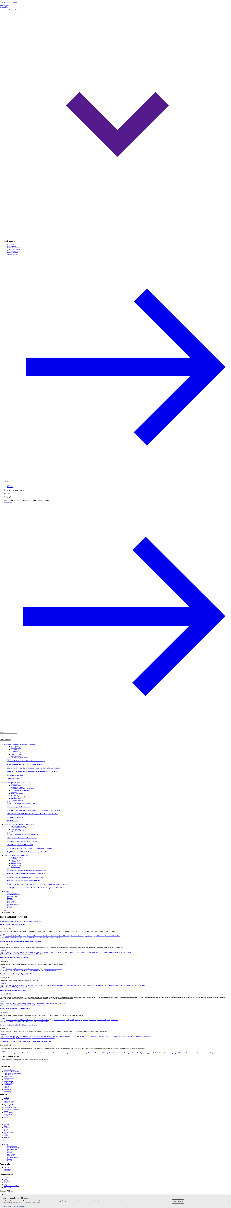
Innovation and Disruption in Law (20, 753)
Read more (3, 934)
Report (43, 761)
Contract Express (12, 893)
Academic (6, 1098)
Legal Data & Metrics (17, 754)
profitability (143, 985)
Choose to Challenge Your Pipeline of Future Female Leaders (18, 1025)
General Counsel (8, 1102)
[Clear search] (0, 736)
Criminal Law (8, 1079)
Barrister (6, 1099)
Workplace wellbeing (125, 952)
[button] (117, 123)
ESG (89, 952)
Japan (5, 1182)
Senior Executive (8, 1114)
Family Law (7, 1086)
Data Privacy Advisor (13, 894)
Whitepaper (7, 1137)
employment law (49, 969)
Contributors (7, 1169)
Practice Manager (9, 1112)
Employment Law (9, 1083)
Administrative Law (9, 1070)
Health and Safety (18, 969)
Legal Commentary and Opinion (20, 827)
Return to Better (201, 1053)
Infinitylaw (10, 899)
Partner (6, 1111)
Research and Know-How (11, 824)
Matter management (12, 251)
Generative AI (15, 751)
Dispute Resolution (9, 1081)
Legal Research (15, 829)
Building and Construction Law (13, 1073)
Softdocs (9, 906)
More (8, 759)
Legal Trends (60, 985)
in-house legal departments (111, 985)
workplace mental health (59, 1003)
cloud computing (171, 1053)
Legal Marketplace (99, 936)
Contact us (10, 487)
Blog (58, 768)
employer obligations (72, 1020)
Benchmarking (15, 784)
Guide (5, 1126)
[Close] (228, 1201)
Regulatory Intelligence (13, 904)
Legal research (11, 244)
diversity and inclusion (97, 1036)
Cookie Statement (8, 1206)
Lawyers (23, 1003)
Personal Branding (16, 863)
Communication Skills (17, 857)
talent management (147, 1036)
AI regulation (14, 746)
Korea (5, 1184)
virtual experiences (212, 1053)
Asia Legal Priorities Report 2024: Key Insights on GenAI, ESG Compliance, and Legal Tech (35, 888)
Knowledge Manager (10, 1107)
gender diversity (109, 1036)
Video (5, 1134)
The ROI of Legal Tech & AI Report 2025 (20, 845)
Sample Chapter (8, 1132)
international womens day (121, 1036)
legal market (123, 985)
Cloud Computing (16, 748)
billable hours (91, 985)
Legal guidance (11, 246)
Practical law (11, 902)
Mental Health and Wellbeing (99, 952)
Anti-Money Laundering (18, 826)
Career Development (9, 855)
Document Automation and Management (22, 788)
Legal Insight (3, 7)
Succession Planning (17, 798)
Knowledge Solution (11, 1020)
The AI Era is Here (13, 778)
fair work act (92, 1020)
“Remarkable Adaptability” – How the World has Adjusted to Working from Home (25, 1041)
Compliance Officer (9, 1101)
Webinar (6, 1135)
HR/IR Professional (9, 1104)
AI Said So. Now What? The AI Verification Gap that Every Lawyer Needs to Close (32, 771)
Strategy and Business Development (21, 797)
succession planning (135, 1036)
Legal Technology (16, 756)
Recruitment (14, 795)
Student (6, 1117)
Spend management (12, 252)
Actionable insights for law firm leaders (19, 807)
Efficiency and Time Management (20, 790)
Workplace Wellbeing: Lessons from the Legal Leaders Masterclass (20, 941)
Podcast (6, 1129)
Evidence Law (8, 1084)
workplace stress (113, 952)
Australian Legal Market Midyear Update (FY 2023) (16, 974)
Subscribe (3, 1063)
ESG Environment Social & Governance (51, 937)
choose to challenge (84, 1036)
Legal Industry (89, 936)
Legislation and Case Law (18, 831)
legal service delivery (133, 985)
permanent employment (103, 1020)
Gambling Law (8, 1087)
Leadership (14, 858)
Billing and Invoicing (17, 785)
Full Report (66, 884)
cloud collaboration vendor (158, 1053)
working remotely (223, 1053)
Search (2, 732)
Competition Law (9, 1078)
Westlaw (9, 907)
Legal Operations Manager (11, 1109)
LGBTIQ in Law (16, 860)
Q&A (5, 1131)
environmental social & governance (77, 952)
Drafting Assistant (12, 896)
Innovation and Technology (11, 744)
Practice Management (17, 793)
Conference (9, 969)
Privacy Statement (19, 1206)
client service (99, 985)
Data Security (15, 749)
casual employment (59, 1020)
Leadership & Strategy (77, 936)
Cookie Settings (178, 1201)
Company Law (8, 1076)
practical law (48, 1003)
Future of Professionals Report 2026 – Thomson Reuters (24, 764)
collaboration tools (182, 1053)
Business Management (10, 782)
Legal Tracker (11, 901)
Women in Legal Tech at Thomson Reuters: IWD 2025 (24, 880)
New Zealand (7, 1187)
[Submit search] (2, 736)
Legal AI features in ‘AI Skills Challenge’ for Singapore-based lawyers (28, 852)
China (5, 1179)
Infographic (7, 1127)
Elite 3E (9, 898)
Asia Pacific (9, 936)
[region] (115, 1201)
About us (9, 485)
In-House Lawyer (9, 1106)
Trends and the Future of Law (19, 757)
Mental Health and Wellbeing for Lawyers (13, 990)
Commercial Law (9, 1074)
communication (192, 1053)
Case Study (7, 1124)
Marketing (14, 792)
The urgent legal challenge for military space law (22, 838)
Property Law (7, 1091)
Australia (6, 1178)
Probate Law (7, 1089)
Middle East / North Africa (11, 1186)
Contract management (13, 249)
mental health (58, 969)
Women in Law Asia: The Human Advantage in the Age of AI (26, 873)
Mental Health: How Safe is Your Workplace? (14, 957)
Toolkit (33, 803)
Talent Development (55, 952)
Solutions (6, 891)
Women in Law (15, 867)
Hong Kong (7, 1181)
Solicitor (6, 1115)
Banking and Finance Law (11, 1071)
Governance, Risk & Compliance (44, 936)
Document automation (13, 248)
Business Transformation (35, 985)
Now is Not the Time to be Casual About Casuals (15, 1008)
